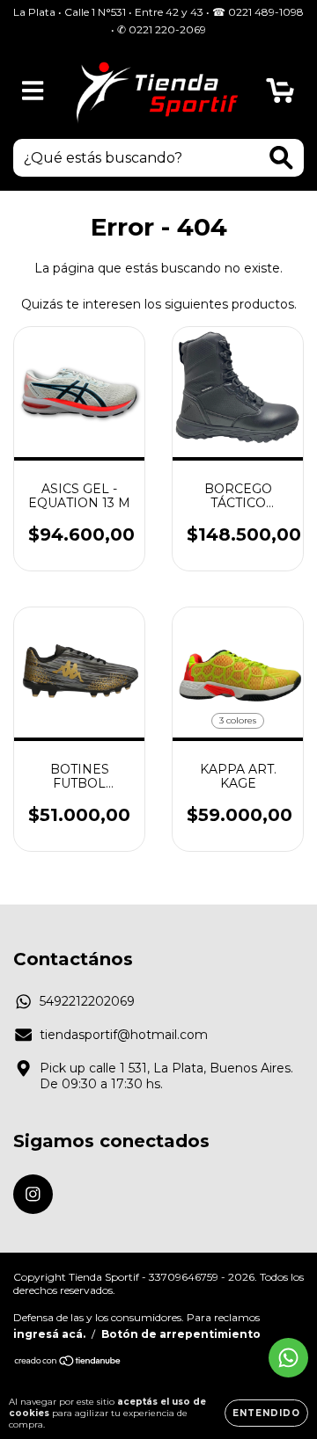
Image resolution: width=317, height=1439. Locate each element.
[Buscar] (281, 157)
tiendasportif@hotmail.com (124, 1035)
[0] (280, 95)
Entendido (266, 1413)
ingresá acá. (49, 1334)
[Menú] (33, 91)
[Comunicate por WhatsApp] (288, 1357)
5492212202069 (87, 1001)
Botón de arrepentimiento (181, 1334)
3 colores (237, 720)
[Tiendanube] (68, 1363)
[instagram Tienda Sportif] (33, 1194)
